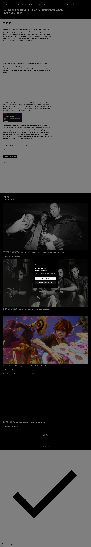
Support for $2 (45, 279)
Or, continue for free (45, 286)
